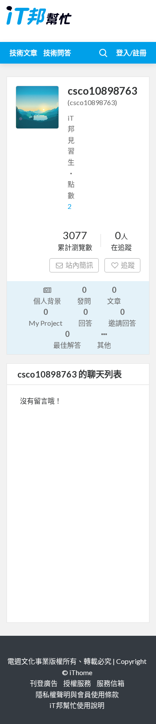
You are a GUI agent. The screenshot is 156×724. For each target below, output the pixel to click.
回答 (85, 317)
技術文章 (23, 52)
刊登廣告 (44, 683)
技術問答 (57, 52)
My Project (45, 317)
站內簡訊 (79, 265)
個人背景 (47, 301)
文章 (114, 295)
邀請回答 (122, 317)
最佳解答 (67, 339)
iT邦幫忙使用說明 (76, 705)
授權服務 (77, 683)
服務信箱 (110, 683)
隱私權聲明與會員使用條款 (77, 694)
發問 (84, 295)
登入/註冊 (131, 52)
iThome (80, 672)
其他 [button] (104, 345)
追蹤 (128, 265)
